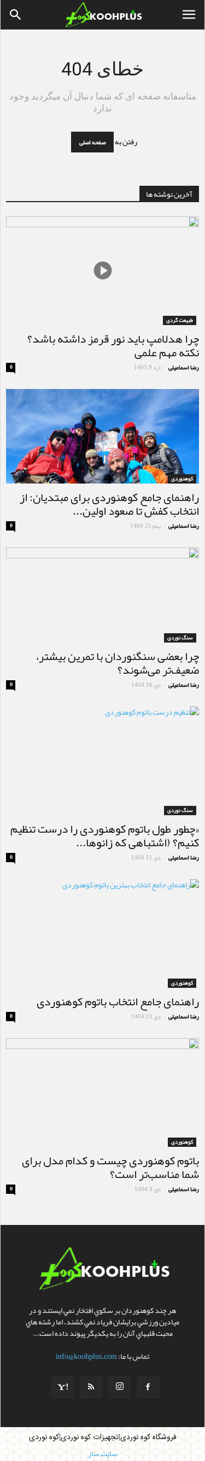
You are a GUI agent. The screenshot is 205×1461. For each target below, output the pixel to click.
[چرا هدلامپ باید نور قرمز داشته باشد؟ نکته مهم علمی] (102, 270)
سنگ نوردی (180, 638)
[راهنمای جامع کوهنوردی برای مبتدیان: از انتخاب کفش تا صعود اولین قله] (102, 436)
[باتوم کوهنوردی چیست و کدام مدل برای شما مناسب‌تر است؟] (102, 1092)
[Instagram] (120, 1387)
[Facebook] (148, 1387)
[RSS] (91, 1387)
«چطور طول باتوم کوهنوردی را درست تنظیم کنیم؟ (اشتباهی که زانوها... (104, 835)
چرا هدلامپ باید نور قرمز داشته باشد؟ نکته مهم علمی (113, 345)
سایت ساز (103, 1453)
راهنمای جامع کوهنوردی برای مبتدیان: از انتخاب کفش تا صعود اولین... (109, 504)
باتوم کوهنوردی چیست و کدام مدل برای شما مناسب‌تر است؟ (110, 1167)
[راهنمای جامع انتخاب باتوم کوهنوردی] (102, 933)
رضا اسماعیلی (183, 367)
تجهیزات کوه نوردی (90, 1437)
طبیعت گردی (179, 320)
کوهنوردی (182, 479)
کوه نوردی (44, 1437)
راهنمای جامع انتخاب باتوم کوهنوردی (118, 1001)
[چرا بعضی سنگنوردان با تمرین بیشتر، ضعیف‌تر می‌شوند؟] (102, 595)
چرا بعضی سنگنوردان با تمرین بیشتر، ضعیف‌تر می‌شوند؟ (117, 663)
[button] (16, 15)
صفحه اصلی (92, 142)
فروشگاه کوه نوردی (148, 1437)
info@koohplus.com (86, 1356)
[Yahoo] (63, 1387)
